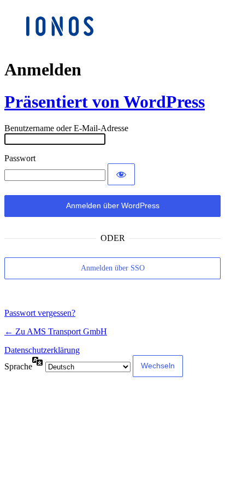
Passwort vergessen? (39, 312)
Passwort (19, 158)
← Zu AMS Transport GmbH (55, 331)
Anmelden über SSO (113, 268)
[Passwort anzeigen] (121, 174)
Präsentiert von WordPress (104, 101)
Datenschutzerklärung (42, 350)
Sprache (18, 366)
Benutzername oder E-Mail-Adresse (66, 128)
